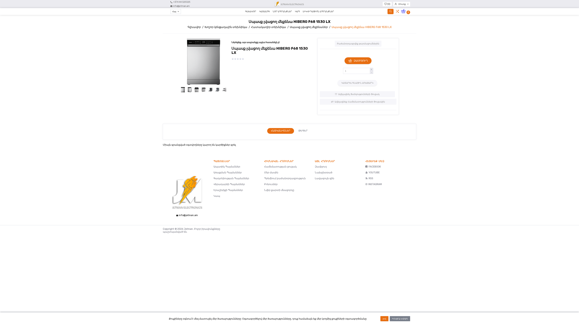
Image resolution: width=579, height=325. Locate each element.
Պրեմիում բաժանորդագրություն (285, 178)
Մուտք (402, 4)
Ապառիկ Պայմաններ (227, 166)
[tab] (280, 131)
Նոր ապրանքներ (282, 11)
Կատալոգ (264, 11)
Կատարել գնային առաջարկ (357, 83)
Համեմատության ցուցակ (280, 166)
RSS (371, 178)
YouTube (374, 172)
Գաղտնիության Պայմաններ (231, 178)
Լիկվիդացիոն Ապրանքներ (318, 11)
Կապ (297, 11)
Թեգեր (303, 130)
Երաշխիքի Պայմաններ (228, 190)
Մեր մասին (271, 172)
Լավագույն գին (324, 178)
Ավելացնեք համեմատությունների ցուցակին (360, 102)
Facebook (375, 166)
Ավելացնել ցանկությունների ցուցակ (359, 94)
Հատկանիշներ (280, 130)
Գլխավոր (250, 11)
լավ (384, 319)
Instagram (375, 184)
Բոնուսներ (271, 184)
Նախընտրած (323, 172)
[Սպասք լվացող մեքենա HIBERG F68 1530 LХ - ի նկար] (203, 84)
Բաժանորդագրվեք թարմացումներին (358, 43)
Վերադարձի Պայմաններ (229, 184)
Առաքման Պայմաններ (228, 172)
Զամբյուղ (361, 60)
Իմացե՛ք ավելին (400, 319)
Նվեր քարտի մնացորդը (279, 190)
